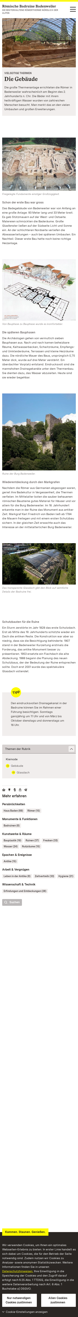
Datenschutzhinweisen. (17, 1271)
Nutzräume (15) (31, 846)
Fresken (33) (50, 840)
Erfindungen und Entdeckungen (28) (25, 891)
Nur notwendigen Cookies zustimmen (19, 1300)
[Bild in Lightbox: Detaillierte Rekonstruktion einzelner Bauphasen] (39, 290)
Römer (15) (33, 810)
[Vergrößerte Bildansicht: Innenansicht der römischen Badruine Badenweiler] (39, 42)
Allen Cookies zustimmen (57, 1300)
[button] (39, 749)
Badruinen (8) (12, 825)
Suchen (14, 902)
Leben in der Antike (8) (17, 876)
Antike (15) (10, 861)
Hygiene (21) (65, 876)
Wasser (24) (11, 846)
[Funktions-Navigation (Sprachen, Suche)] (73, 9)
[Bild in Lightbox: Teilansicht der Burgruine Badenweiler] (39, 431)
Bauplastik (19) (12, 840)
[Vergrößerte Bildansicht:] (39, 564)
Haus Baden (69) (13, 810)
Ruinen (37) (32, 840)
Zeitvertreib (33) (44, 876)
